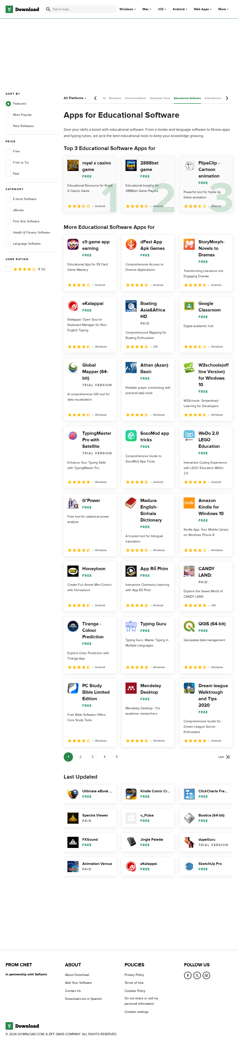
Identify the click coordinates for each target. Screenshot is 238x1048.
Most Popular (22, 115)
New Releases (23, 126)
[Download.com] (22, 9)
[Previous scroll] (95, 98)
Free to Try (21, 162)
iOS (160, 9)
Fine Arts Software (26, 221)
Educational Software (187, 98)
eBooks (18, 210)
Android (179, 9)
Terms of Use (134, 983)
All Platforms (73, 98)
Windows (126, 9)
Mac (145, 9)
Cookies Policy (135, 991)
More (222, 9)
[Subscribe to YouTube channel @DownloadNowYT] (206, 975)
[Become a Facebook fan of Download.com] (188, 975)
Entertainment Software (219, 98)
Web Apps (201, 9)
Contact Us (73, 991)
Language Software (27, 244)
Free (16, 151)
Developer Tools (160, 98)
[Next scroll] (226, 98)
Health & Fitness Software (31, 232)
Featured (19, 104)
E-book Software (24, 199)
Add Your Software (78, 983)
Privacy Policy (134, 975)
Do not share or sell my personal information (141, 1001)
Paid (16, 174)
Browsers (115, 98)
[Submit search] (48, 9)
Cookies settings (137, 1012)
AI (104, 98)
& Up (41, 269)
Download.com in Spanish (83, 999)
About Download (77, 975)
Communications (135, 98)
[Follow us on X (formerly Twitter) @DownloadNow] (197, 975)
